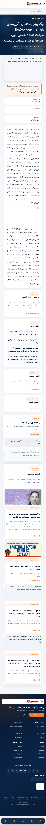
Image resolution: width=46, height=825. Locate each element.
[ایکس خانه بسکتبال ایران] (12, 771)
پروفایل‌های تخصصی (16, 726)
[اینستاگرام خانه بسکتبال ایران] (37, 771)
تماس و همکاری (17, 750)
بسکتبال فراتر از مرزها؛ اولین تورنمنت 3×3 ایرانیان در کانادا (23, 341)
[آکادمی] (14, 821)
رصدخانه (41, 754)
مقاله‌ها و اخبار (40, 726)
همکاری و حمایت (22, 715)
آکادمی (42, 730)
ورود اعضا (41, 757)
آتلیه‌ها (42, 747)
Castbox (40, 779)
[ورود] (6, 821)
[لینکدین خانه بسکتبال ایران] (17, 771)
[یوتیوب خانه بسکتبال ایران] (25, 771)
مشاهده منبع (35, 408)
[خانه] (40, 821)
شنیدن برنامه (35, 389)
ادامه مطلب (36, 536)
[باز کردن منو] (3, 4)
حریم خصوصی (18, 754)
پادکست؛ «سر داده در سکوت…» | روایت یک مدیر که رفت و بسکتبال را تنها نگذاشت (23, 333)
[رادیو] (23, 821)
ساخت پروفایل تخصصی (37, 715)
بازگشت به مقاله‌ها (36, 11)
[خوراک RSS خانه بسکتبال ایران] (8, 771)
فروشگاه (41, 750)
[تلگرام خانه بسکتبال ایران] (33, 771)
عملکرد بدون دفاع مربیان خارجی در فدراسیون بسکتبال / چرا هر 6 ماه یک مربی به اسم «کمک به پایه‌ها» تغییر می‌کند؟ (23, 359)
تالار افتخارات (18, 737)
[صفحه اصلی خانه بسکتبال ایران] (23, 701)
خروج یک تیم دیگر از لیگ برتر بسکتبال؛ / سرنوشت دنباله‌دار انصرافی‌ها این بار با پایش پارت (23, 349)
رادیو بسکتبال (40, 734)
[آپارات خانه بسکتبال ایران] (21, 771)
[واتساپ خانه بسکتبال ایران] (29, 771)
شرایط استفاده (18, 757)
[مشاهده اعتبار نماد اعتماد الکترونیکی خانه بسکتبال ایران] (40, 786)
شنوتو (33, 779)
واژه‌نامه (41, 737)
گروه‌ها (20, 730)
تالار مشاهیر (18, 734)
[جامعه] (31, 821)
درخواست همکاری (33, 313)
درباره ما (20, 747)
